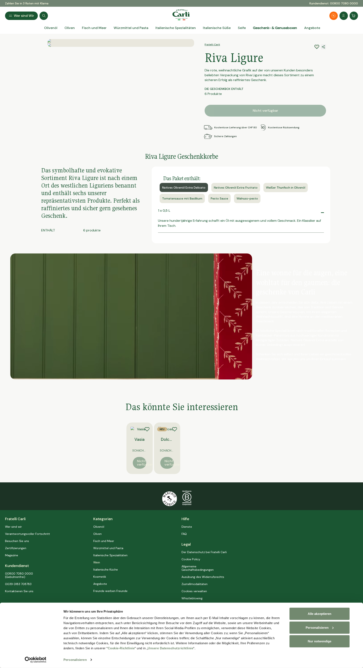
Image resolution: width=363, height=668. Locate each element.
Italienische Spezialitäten (110, 555)
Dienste (187, 527)
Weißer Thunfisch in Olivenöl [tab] (285, 187)
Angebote (100, 584)
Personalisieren (75, 659)
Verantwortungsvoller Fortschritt (27, 534)
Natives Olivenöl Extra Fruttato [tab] (236, 187)
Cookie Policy (191, 559)
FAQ (184, 534)
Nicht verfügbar (265, 110)
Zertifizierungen (15, 548)
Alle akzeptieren (319, 614)
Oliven (97, 534)
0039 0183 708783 (18, 584)
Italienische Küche (105, 569)
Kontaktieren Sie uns (19, 591)
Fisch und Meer (103, 541)
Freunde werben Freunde (110, 591)
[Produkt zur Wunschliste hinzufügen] (147, 429)
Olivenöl (98, 527)
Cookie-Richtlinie (121, 648)
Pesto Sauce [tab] (219, 198)
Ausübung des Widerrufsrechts (203, 577)
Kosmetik (99, 577)
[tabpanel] (241, 222)
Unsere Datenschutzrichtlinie (170, 648)
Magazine (11, 555)
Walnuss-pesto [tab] (247, 198)
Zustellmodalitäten (195, 584)
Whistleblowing (192, 598)
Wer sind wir (13, 527)
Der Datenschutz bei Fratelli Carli (204, 552)
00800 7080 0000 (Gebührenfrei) (19, 575)
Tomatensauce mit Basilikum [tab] (182, 198)
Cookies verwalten (194, 591)
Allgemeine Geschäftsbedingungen (198, 568)
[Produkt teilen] (323, 46)
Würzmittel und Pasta (108, 548)
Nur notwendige (319, 641)
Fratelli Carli (212, 44)
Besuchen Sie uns (17, 541)
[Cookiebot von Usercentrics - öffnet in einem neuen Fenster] (35, 660)
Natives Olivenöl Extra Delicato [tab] (183, 187)
